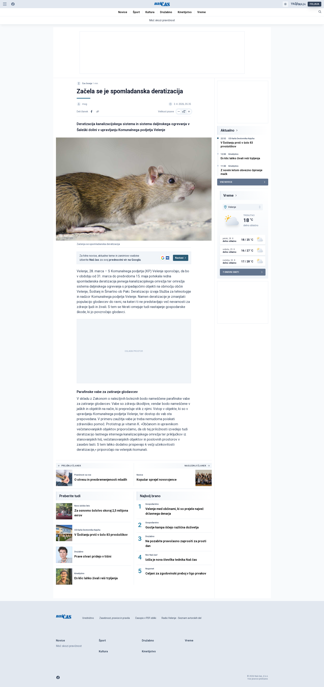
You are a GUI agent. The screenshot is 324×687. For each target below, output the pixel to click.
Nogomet (149, 569)
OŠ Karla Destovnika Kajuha (87, 530)
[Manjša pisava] (179, 111)
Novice (140, 475)
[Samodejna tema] (285, 4)
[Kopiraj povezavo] (97, 111)
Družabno (78, 552)
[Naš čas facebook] (13, 4)
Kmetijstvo (79, 573)
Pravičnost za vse (82, 475)
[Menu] (5, 4)
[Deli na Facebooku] (91, 111)
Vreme (228, 195)
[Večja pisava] (189, 111)
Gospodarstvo (152, 504)
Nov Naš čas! (151, 555)
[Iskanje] (320, 11)
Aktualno (227, 130)
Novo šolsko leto (82, 506)
